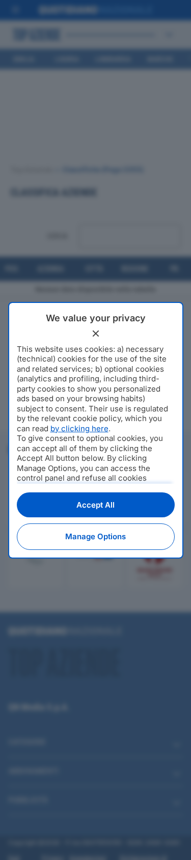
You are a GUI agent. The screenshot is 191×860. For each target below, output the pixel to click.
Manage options (95, 536)
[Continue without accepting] (96, 333)
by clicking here (79, 428)
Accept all (95, 505)
